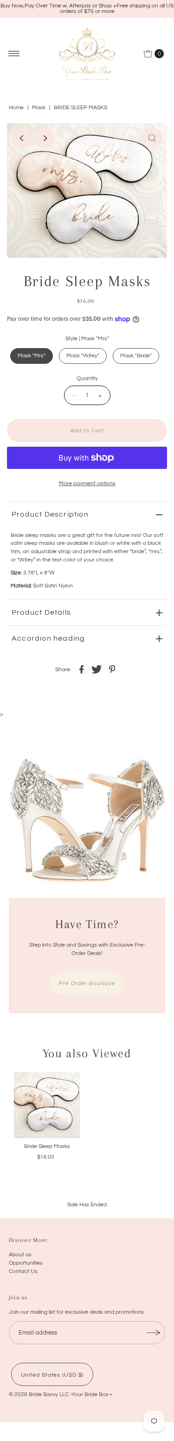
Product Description (50, 514)
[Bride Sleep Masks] (47, 1105)
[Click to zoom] (152, 138)
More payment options (87, 483)
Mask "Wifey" (82, 355)
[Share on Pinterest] (112, 669)
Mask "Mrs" (31, 355)
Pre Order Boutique (87, 983)
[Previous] (22, 138)
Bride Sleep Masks (47, 1146)
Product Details (41, 612)
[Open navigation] (14, 53)
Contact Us (23, 1271)
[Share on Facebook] (82, 669)
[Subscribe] (153, 1332)
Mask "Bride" (136, 355)
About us (20, 1254)
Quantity (87, 378)
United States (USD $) (52, 1375)
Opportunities (26, 1263)
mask (38, 108)
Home (16, 108)
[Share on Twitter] (97, 669)
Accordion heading (48, 638)
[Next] (44, 138)
